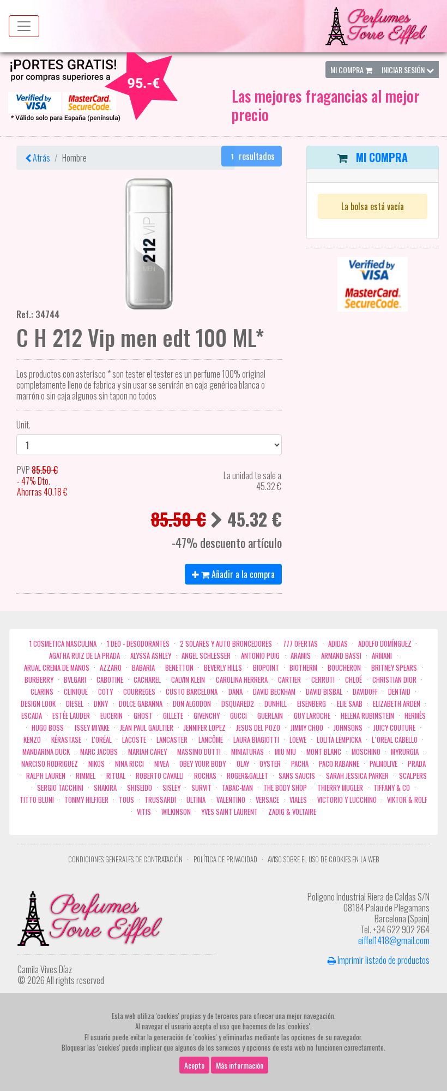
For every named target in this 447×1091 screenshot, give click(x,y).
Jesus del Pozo (258, 728)
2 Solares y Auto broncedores (226, 644)
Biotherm (303, 668)
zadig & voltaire (292, 812)
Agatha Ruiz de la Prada (84, 656)
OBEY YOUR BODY (202, 764)
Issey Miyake (92, 728)
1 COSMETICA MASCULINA (62, 644)
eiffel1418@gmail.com (394, 940)
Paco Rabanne (339, 764)
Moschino (366, 752)
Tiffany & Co (391, 788)
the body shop (285, 788)
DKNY (101, 704)
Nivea (161, 764)
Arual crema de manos (56, 668)
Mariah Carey (147, 752)
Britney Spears (394, 668)
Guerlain (270, 716)
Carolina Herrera (242, 680)
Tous (126, 800)
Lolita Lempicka (339, 740)
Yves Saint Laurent (229, 812)
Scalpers (413, 776)
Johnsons (348, 728)
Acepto (194, 1065)
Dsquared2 (237, 704)
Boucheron (344, 668)
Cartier (289, 680)
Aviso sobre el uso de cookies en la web (323, 859)
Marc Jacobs (99, 752)
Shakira (105, 788)
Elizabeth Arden (396, 704)
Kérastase (66, 740)
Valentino (230, 800)
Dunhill (275, 704)
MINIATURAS (247, 752)
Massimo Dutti (199, 752)
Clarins (42, 692)
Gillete (173, 716)
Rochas (205, 776)
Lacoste (134, 740)
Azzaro (111, 668)
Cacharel (147, 680)
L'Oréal (102, 740)
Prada (417, 764)
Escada (31, 716)
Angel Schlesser (206, 656)
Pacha (300, 764)
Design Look (38, 704)
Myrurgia (405, 752)
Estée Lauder (71, 716)
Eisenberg (311, 704)
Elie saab (350, 704)
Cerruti (323, 680)
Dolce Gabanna (140, 704)
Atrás (40, 157)
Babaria (143, 668)
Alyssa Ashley (150, 656)
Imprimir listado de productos (383, 960)
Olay (243, 764)
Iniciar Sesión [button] (404, 69)
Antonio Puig (260, 656)
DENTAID (399, 692)
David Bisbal (324, 692)
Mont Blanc (323, 752)
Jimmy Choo (307, 728)
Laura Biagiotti (256, 740)
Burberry (39, 680)
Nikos (96, 764)
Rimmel (85, 776)
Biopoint (266, 668)
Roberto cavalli (160, 776)
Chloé (353, 680)
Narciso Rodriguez (49, 764)
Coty (105, 692)
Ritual (115, 776)
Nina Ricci (129, 764)
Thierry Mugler (340, 788)
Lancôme (210, 740)
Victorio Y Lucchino (347, 800)
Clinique (76, 692)
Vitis (144, 812)
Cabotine (109, 680)
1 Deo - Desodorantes (138, 644)
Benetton (179, 668)
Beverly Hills (223, 668)
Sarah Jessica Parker (357, 776)
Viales (298, 800)
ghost (143, 716)
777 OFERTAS (300, 644)
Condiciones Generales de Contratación (125, 859)
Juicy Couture (394, 728)
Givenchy (207, 716)
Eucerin (111, 716)
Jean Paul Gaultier (146, 728)
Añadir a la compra (242, 574)
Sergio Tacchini (60, 788)
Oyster (270, 764)
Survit (201, 788)
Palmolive (383, 764)
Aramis (301, 656)
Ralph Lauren (45, 776)
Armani (382, 656)
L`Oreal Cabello (395, 740)
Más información (239, 1065)
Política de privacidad (225, 859)
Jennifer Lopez (205, 728)
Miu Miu (285, 752)
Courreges (139, 692)
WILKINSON (176, 812)
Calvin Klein (188, 680)
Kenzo (32, 740)
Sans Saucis (297, 776)
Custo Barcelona (192, 692)
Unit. (23, 424)
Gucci (238, 716)
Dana (235, 692)
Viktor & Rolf (407, 800)
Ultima (196, 800)
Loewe (297, 740)
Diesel (74, 704)
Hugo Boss (48, 728)
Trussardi (160, 800)
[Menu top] (24, 26)
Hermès (415, 716)
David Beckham (274, 692)
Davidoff (365, 692)
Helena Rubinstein (367, 716)
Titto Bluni (37, 800)
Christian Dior (394, 680)
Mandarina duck (46, 752)
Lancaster (172, 740)
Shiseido (139, 788)
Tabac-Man (237, 788)
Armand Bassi (341, 656)
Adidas (338, 644)
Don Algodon (192, 704)
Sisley (171, 788)
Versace (267, 800)
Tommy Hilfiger (86, 800)
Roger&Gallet (247, 776)
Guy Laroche (312, 716)
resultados (253, 156)
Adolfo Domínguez (385, 644)
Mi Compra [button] (347, 69)
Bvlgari (75, 680)
